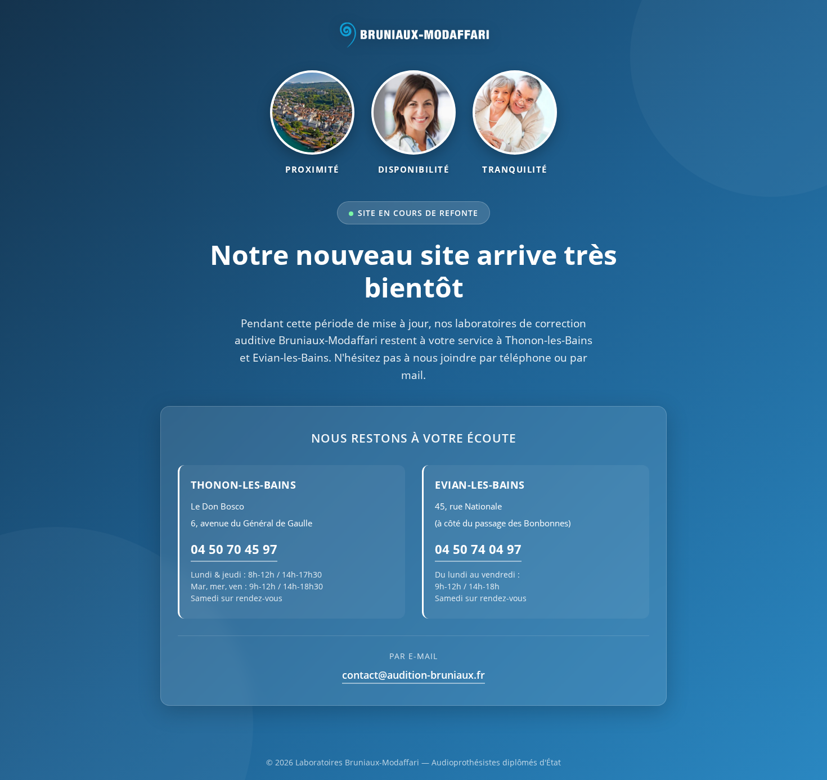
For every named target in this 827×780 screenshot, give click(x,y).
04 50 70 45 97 (234, 549)
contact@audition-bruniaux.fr (413, 675)
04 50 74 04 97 (478, 549)
